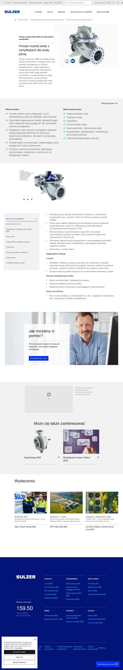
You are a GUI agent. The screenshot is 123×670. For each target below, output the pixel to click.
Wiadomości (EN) (51, 615)
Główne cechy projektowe (15, 219)
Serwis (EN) (92, 591)
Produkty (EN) (93, 583)
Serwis (50, 12)
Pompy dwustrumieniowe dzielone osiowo (79, 19)
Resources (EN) (103, 12)
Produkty (38, 12)
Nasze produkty (23, 19)
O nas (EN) (8, 2)
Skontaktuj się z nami (38, 358)
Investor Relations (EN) (20, 2)
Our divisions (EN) (51, 591)
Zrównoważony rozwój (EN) (81, 12)
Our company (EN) (51, 587)
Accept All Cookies (19, 652)
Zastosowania (11, 257)
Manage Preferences (19, 662)
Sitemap (102, 648)
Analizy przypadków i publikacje (17, 252)
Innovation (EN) (50, 594)
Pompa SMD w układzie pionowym (18, 242)
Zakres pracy (10, 236)
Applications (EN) (94, 587)
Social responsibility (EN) (74, 594)
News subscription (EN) (53, 619)
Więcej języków (108, 103)
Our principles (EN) (95, 623)
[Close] (35, 639)
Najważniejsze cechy (13, 224)
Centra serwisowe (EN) (97, 594)
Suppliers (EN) (48, 2)
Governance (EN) (72, 599)
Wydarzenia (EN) (50, 598)
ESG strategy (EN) (73, 583)
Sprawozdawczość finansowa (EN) (73, 616)
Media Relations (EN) (35, 2)
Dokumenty (10, 247)
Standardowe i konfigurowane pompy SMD (18, 230)
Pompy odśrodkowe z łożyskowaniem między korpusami (47, 19)
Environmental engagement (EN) (73, 588)
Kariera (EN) (58, 2)
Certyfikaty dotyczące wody (15, 263)
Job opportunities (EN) (96, 619)
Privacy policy (18, 648)
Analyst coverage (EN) (74, 621)
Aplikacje (61, 12)
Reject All (19, 657)
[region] (20, 652)
